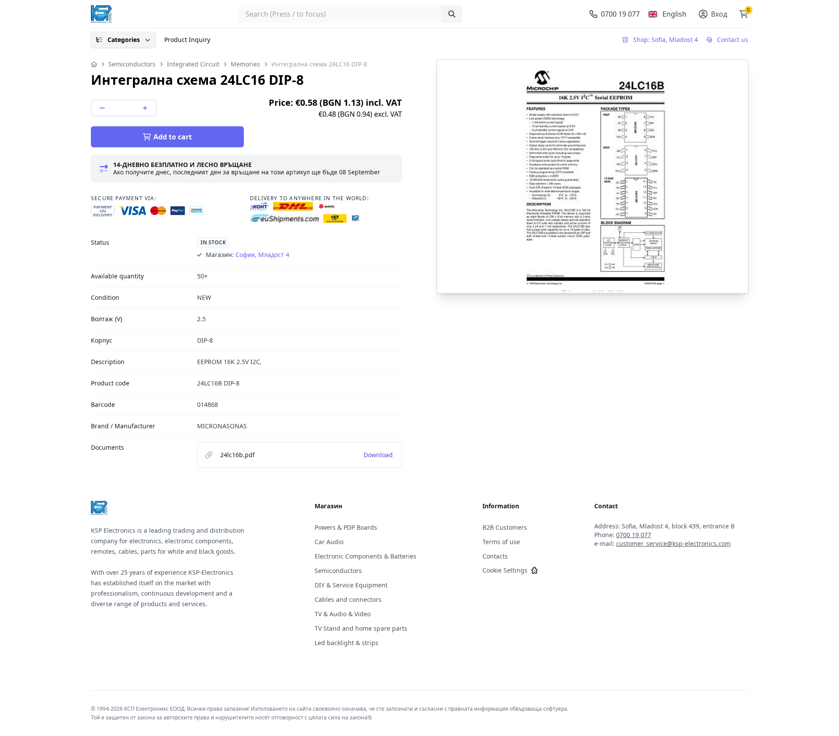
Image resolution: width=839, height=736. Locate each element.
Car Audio (329, 542)
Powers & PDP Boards (346, 527)
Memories (245, 64)
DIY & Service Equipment (351, 585)
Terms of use (501, 542)
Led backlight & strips (346, 643)
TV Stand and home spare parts (361, 628)
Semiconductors (132, 64)
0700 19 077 (633, 535)
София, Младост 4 (262, 254)
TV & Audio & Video (343, 614)
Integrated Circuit (193, 64)
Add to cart (172, 137)
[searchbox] (350, 14)
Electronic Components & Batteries (365, 556)
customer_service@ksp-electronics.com (673, 543)
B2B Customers (504, 527)
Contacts (495, 556)
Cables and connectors (348, 599)
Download (378, 455)
